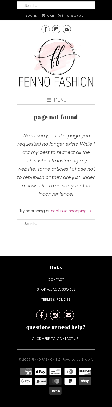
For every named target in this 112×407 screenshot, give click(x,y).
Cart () (54, 16)
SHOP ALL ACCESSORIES (56, 289)
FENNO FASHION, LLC (46, 359)
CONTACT (56, 279)
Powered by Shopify (78, 359)
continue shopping (69, 210)
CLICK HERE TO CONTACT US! (56, 338)
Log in (32, 16)
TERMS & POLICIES (56, 299)
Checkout (76, 16)
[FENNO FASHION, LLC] (56, 63)
